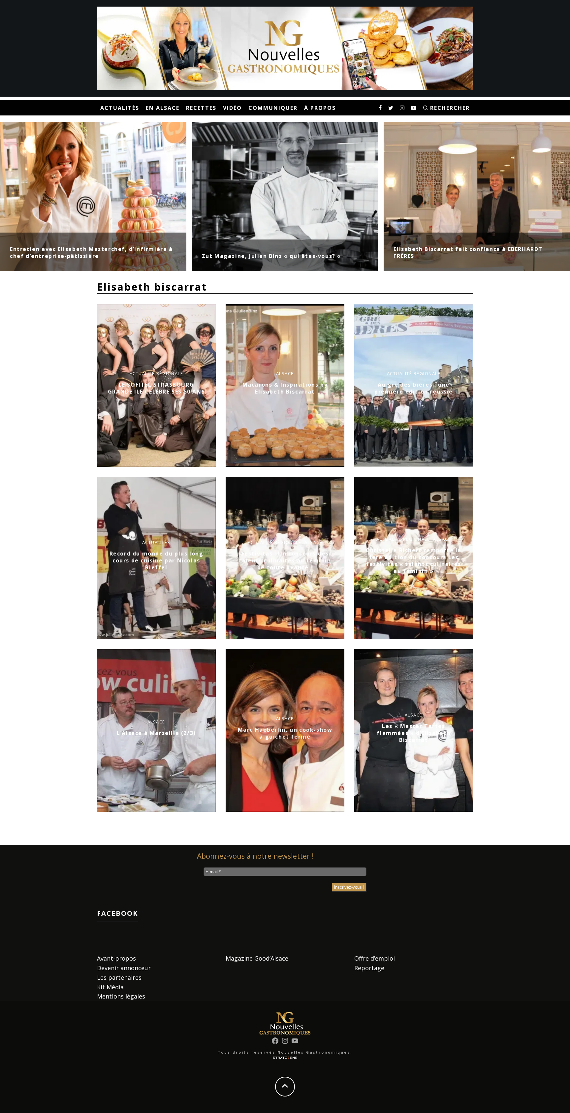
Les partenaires (119, 977)
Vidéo (232, 107)
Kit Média (110, 987)
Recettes (201, 107)
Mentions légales (121, 996)
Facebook (117, 913)
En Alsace (162, 107)
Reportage (369, 968)
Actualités (119, 107)
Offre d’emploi (374, 958)
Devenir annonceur (124, 968)
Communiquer (273, 107)
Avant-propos (116, 958)
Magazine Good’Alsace (257, 958)
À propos (320, 107)
